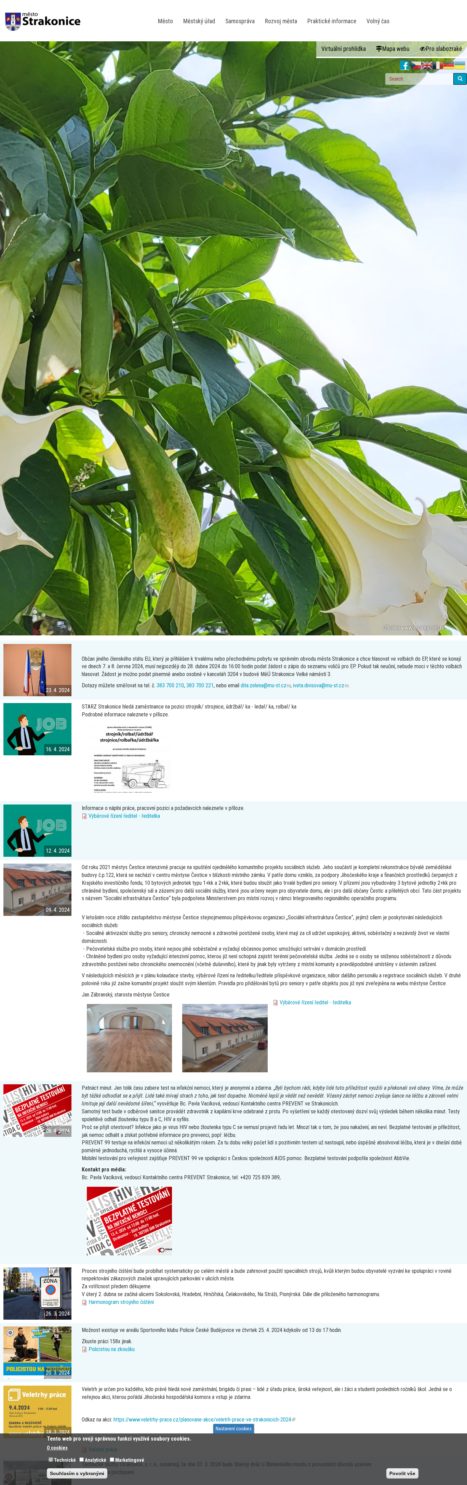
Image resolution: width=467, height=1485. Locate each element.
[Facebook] (404, 65)
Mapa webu (396, 48)
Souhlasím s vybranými (77, 1473)
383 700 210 (170, 685)
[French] (437, 65)
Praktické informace (331, 21)
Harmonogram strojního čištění (121, 1302)
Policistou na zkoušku (112, 1349)
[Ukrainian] (459, 65)
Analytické (95, 1460)
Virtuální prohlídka (343, 48)
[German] (448, 65)
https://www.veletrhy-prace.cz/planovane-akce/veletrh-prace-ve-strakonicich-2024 (204, 1419)
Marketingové (129, 1460)
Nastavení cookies (234, 1428)
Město (165, 21)
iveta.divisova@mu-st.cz (320, 685)
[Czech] (416, 65)
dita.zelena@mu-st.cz (266, 685)
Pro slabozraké (444, 48)
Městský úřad (199, 21)
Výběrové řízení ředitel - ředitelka (124, 816)
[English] (427, 65)
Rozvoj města (281, 21)
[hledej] (460, 79)
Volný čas (377, 21)
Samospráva (240, 21)
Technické (65, 1460)
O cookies (57, 1447)
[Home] (45, 17)
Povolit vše (402, 1473)
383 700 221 (200, 685)
